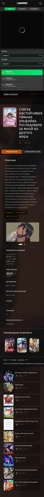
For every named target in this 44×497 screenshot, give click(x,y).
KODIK (10, 9)
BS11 (20, 143)
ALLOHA (22, 9)
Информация (11, 152)
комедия (9, 213)
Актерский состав (32, 152)
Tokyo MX (27, 143)
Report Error (34, 94)
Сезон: (4, 51)
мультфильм (21, 213)
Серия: (4, 59)
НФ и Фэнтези (11, 216)
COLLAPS (34, 9)
